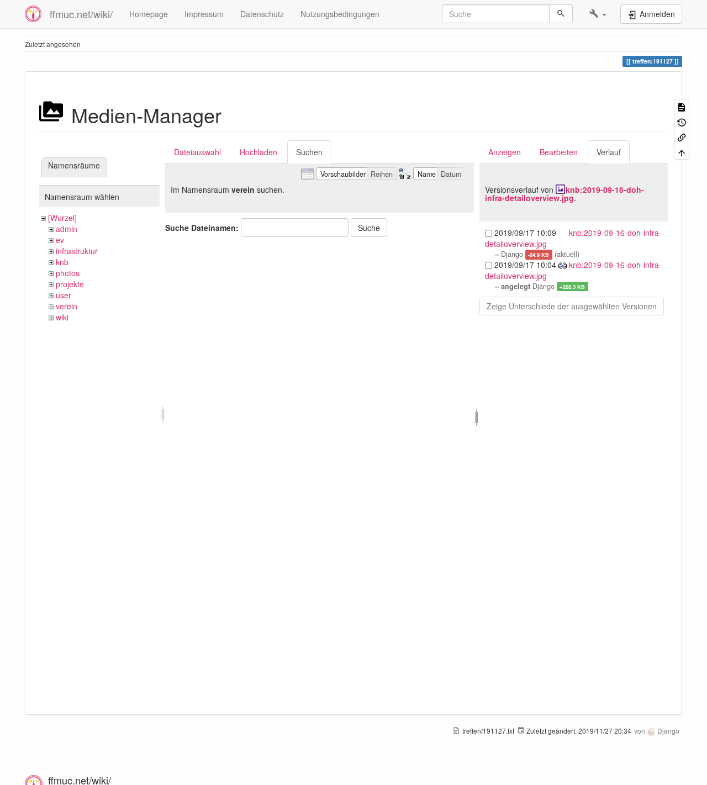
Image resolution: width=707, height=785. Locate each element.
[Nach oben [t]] (681, 152)
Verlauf (609, 151)
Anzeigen (504, 151)
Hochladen (258, 151)
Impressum (204, 13)
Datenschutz (262, 13)
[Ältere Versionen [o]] (681, 121)
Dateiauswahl (197, 151)
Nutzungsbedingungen (339, 13)
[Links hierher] (681, 137)
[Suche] (561, 13)
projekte (70, 283)
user (63, 295)
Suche (369, 227)
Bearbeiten (559, 151)
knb (62, 261)
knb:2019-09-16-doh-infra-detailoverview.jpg (564, 193)
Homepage (148, 13)
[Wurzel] (62, 217)
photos (68, 272)
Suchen (309, 151)
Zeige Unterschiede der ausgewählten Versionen (572, 306)
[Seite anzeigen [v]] (681, 106)
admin (66, 228)
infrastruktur (77, 250)
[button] (598, 14)
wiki (62, 317)
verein (66, 306)
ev (60, 239)
